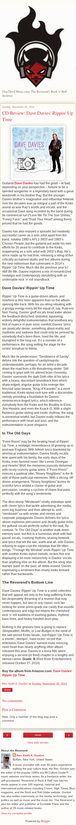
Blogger (45, 821)
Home (38, 735)
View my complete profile (16, 813)
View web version (38, 742)
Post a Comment (14, 709)
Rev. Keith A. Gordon (30, 755)
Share (7, 690)
